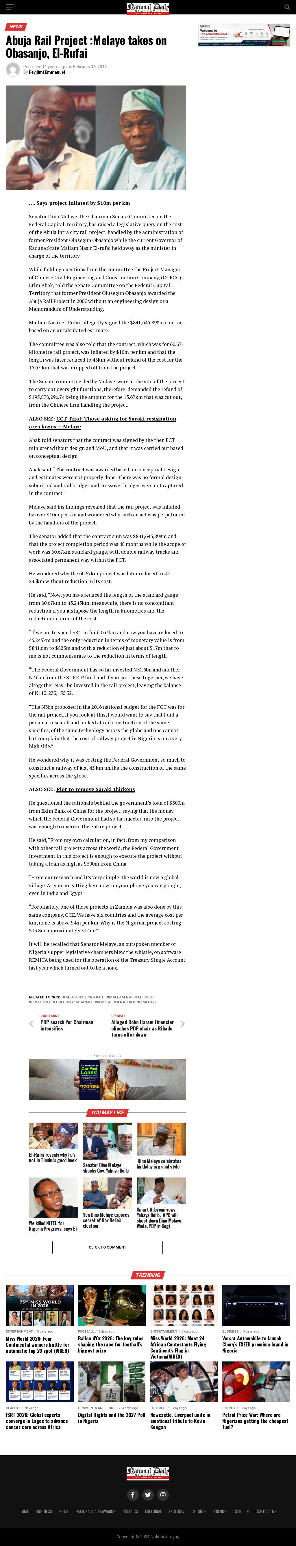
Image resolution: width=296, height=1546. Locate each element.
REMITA (103, 1002)
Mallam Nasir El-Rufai (131, 997)
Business (44, 1511)
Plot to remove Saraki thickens (95, 789)
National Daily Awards (95, 1511)
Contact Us (266, 1511)
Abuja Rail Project (84, 997)
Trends (220, 1511)
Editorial (153, 1511)
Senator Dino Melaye (136, 1002)
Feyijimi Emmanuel (47, 72)
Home (24, 1511)
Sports (200, 1511)
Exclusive (177, 1511)
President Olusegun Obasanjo (61, 1002)
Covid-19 (241, 1511)
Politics (130, 1511)
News (64, 1511)
